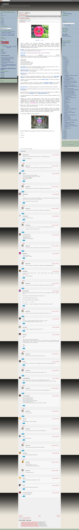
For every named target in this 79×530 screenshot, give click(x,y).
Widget (46, 309)
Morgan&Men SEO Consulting (41, 309)
